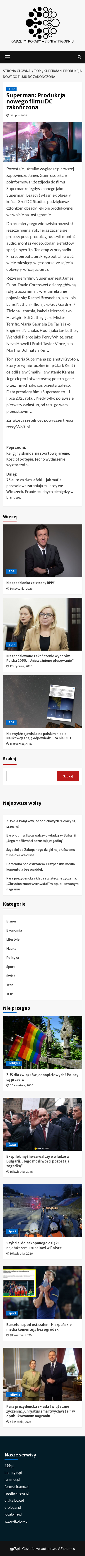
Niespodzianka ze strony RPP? (30, 583)
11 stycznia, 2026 (21, 744)
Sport (10, 967)
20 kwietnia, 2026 (21, 1085)
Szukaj (9, 759)
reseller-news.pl (17, 1493)
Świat (10, 976)
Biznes (11, 921)
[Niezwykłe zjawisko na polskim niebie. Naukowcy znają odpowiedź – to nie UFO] (42, 701)
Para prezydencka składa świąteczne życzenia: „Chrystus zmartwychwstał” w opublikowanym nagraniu (42, 883)
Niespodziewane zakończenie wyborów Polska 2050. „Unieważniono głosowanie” (40, 658)
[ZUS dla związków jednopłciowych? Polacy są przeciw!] (42, 1042)
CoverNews (31, 1548)
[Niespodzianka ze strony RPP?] (42, 550)
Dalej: (39, 486)
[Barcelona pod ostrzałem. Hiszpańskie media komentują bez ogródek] (42, 1292)
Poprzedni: (38, 456)
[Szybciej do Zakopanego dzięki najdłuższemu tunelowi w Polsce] (42, 1210)
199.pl (9, 1465)
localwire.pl (13, 1514)
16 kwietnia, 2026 (21, 1171)
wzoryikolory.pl (16, 1521)
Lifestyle (12, 939)
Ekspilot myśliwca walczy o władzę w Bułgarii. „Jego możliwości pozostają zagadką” (41, 838)
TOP (11, 89)
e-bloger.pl (13, 1507)
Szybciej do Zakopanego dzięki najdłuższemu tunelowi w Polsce (40, 852)
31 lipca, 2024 (18, 115)
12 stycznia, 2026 (21, 666)
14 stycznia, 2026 (21, 588)
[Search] (79, 57)
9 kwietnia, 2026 (21, 1335)
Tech (9, 985)
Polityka (12, 957)
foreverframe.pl (17, 1486)
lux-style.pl (13, 1472)
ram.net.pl (12, 1479)
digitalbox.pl (14, 1500)
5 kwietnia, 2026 (21, 1421)
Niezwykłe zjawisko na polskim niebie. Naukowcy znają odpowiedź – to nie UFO (38, 736)
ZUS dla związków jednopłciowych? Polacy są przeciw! (40, 823)
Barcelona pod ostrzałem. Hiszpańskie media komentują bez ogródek (40, 866)
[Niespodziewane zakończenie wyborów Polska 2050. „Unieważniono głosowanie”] (42, 624)
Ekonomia (14, 930)
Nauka (11, 948)
